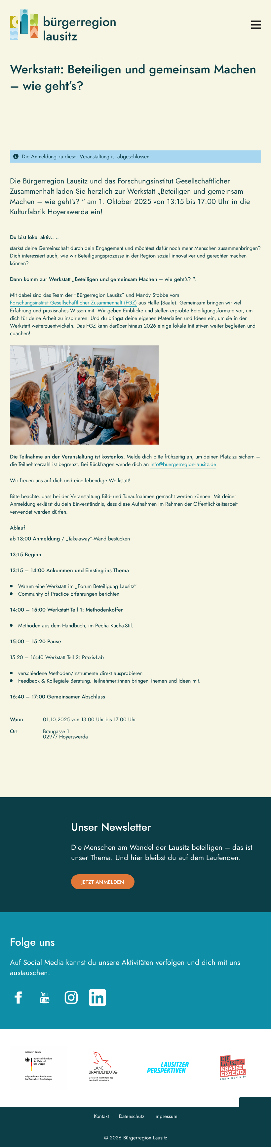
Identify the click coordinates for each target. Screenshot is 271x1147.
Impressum (165, 1116)
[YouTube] (44, 997)
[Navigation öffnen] (256, 25)
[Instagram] (71, 997)
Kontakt (101, 1116)
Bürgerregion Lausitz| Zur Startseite (63, 25)
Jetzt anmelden (102, 882)
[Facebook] (18, 997)
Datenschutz (131, 1116)
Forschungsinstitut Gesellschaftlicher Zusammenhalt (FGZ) (73, 302)
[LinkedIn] (97, 997)
